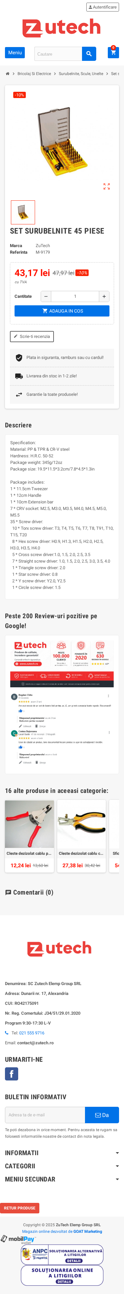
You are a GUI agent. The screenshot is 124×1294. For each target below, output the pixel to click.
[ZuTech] (61, 27)
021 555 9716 (31, 1032)
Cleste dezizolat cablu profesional (29, 853)
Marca (16, 245)
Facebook (11, 1073)
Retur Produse (19, 1208)
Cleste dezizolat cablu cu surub (81, 853)
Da (105, 1115)
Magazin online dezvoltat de (62, 1231)
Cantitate (23, 296)
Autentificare (102, 7)
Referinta (18, 252)
